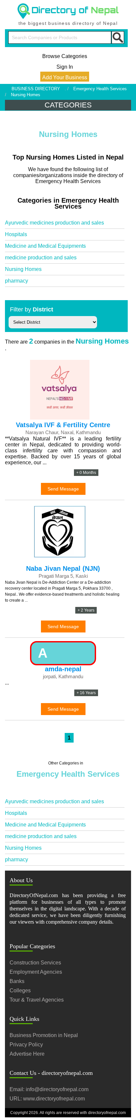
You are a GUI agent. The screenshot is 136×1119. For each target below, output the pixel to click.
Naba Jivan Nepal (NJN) (63, 568)
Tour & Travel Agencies (37, 1000)
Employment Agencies (36, 972)
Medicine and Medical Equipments (45, 246)
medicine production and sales (41, 257)
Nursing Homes (23, 269)
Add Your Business (64, 77)
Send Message (63, 489)
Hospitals (16, 234)
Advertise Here (27, 1054)
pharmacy (16, 281)
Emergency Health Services (100, 88)
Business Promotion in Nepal (44, 1035)
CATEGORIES (68, 105)
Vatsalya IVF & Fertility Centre (63, 424)
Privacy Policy (26, 1044)
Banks (17, 981)
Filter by (31, 309)
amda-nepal (63, 669)
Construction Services (35, 962)
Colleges (20, 990)
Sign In (64, 67)
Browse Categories (64, 56)
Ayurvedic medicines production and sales (54, 223)
